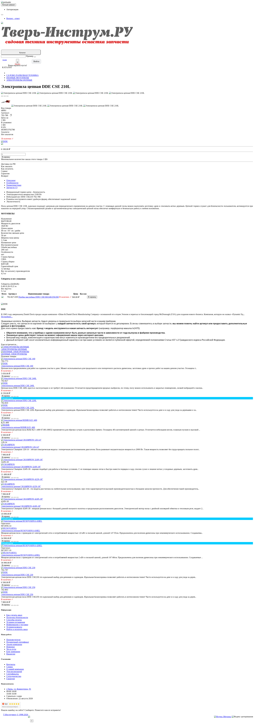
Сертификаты (12, 674)
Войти (36, 61)
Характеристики (13, 185)
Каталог (22, 53)
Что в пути (11, 649)
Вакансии (10, 654)
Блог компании (13, 651)
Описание (10, 180)
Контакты (10, 664)
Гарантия (10, 679)
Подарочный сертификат (17, 642)
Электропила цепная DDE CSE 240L (17, 385)
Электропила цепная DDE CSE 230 (17, 575)
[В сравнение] (5, 96)
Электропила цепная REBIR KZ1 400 (18, 427)
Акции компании (14, 644)
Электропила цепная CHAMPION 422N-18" (21, 486)
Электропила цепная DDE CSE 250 (17, 594)
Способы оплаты (14, 620)
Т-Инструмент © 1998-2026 (15, 714)
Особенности (12, 183)
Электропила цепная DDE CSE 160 (17, 366)
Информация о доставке (17, 624)
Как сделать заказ (14, 615)
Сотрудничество (13, 676)
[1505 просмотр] (7, 96)
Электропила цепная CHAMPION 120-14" (20, 447)
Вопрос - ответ (13, 18)
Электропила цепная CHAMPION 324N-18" (21, 467)
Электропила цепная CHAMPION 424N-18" (21, 506)
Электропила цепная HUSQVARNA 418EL (20, 530)
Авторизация (12, 9)
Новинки (10, 647)
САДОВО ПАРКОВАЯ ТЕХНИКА (22, 75)
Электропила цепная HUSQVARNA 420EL (20, 555)
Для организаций (14, 671)
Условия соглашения (15, 622)
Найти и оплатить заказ (17, 629)
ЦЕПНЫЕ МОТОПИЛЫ (17, 78)
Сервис (9, 667)
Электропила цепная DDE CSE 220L (17, 408)
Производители (13, 640)
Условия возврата (14, 627)
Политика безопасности (17, 617)
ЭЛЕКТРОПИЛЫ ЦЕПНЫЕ (19, 80)
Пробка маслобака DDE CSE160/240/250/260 (38, 297)
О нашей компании (15, 669)
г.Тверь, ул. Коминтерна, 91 (18, 689)
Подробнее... (7, 317)
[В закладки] (2, 96)
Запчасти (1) (11, 187)
